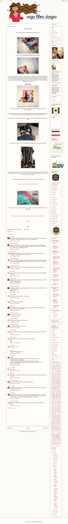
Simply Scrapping (55, 426)
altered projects (56, 364)
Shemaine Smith (54, 218)
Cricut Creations (56, 380)
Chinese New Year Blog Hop (56, 373)
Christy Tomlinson (57, 375)
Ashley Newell (13, 243)
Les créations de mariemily (56, 288)
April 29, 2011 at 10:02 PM (15, 342)
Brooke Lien (54, 190)
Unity (12, 231)
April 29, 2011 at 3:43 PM (14, 284)
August (55, 462)
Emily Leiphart (13, 258)
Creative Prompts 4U (56, 379)
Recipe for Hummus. (55, 480)
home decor (55, 398)
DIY (56, 385)
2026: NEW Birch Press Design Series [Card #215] (56, 242)
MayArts (53, 405)
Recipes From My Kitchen (56, 37)
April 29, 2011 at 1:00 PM (14, 241)
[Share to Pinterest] (28, 229)
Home (28, 428)
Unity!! (54, 502)
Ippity (52, 401)
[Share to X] (26, 229)
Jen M (11, 306)
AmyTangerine (53, 365)
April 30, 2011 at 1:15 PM (14, 383)
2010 (54, 514)
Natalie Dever (54, 211)
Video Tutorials (54, 36)
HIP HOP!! (55, 474)
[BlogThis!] (25, 229)
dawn (11, 393)
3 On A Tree (54, 363)
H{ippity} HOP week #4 (55, 477)
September (55, 459)
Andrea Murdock (54, 187)
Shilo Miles (53, 219)
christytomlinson (56, 305)
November (55, 456)
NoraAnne (12, 278)
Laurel (11, 367)
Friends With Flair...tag (55, 507)
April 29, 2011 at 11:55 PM (15, 365)
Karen (11, 236)
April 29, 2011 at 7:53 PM (14, 327)
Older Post (45, 428)
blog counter (53, 42)
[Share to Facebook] (27, 229)
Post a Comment (12, 408)
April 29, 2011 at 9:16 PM (14, 334)
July (54, 463)
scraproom (58, 423)
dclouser (11, 294)
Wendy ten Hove (13, 286)
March (55, 509)
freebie (58, 389)
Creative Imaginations (55, 337)
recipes (58, 420)
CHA (58, 372)
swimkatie (53, 432)
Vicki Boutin (55, 261)
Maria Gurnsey (54, 209)
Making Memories (55, 345)
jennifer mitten (13, 313)
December (55, 455)
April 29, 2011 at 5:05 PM (14, 297)
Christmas (54, 374)
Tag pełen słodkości (56, 280)
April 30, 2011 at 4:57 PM (14, 390)
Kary (11, 373)
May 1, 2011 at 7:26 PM (14, 398)
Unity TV (53, 440)
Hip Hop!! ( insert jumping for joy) (55, 493)
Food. (54, 389)
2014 (54, 449)
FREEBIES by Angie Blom (56, 390)
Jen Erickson (54, 197)
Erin (11, 300)
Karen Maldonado (55, 202)
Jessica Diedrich (54, 199)
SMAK (53, 427)
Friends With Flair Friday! (55, 500)
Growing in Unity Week (56, 392)
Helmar (54, 396)
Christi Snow (54, 192)
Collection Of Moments (55, 300)
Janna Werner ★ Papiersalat (56, 251)
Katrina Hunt (12, 401)
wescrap (58, 443)
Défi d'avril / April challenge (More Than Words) (56, 290)
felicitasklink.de (55, 314)
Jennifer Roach (13, 380)
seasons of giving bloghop (56, 424)
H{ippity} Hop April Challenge (55, 504)
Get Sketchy (54, 391)
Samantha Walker (55, 421)
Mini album (57, 405)
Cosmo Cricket (54, 333)
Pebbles (53, 352)
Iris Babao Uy (55, 293)
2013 (54, 451)
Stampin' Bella (53, 430)
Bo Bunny (53, 332)
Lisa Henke (53, 207)
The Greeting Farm (56, 434)
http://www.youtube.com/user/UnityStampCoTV (28, 184)
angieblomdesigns (56, 366)
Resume (53, 34)
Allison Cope (12, 318)
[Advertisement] (28, 418)
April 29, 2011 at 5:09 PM (14, 303)
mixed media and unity (56, 407)
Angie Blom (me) (54, 189)
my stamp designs (56, 412)
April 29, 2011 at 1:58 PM (14, 256)
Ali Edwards (58, 363)
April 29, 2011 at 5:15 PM (14, 310)
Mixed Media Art (54, 408)
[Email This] (24, 229)
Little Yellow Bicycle (55, 344)
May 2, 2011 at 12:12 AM (14, 405)
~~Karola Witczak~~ (56, 279)
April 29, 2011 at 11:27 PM (15, 353)
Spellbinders (57, 428)
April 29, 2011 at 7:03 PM (14, 316)
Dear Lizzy (53, 381)
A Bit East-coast (56, 274)
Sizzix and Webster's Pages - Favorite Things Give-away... (56, 295)
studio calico (59, 430)
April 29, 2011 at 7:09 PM (14, 322)
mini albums (54, 406)
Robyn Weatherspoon (55, 214)
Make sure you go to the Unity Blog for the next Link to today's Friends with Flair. (27, 216)
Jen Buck (53, 195)
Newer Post (10, 428)
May (54, 466)
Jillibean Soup (54, 340)
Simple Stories (54, 354)
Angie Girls (58, 365)
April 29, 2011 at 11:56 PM (15, 370)
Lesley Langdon (54, 204)
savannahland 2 (56, 240)
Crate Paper (54, 335)
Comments (55, 100)
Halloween (53, 394)
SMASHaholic (57, 427)
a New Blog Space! (56, 284)
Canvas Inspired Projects (56, 371)
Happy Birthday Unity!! (55, 470)
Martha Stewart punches (55, 404)
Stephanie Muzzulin (55, 221)
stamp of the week (55, 429)
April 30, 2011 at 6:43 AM (14, 377)
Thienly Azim (54, 223)
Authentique (55, 368)
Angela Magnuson (55, 185)
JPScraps (11, 251)
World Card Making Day (55, 444)
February (55, 511)
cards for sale (54, 372)
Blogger (40, 521)
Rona (11, 271)
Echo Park (56, 386)
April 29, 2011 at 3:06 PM (14, 275)
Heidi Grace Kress (58, 395)
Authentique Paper (55, 328)
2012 (54, 452)
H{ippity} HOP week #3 (55, 486)
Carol (11, 345)
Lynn (11, 386)
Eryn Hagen (54, 194)
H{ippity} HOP (55, 393)
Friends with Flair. (55, 473)
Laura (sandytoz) (13, 265)
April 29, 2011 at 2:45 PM (14, 268)
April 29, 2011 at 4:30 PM (14, 292)
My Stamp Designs (55, 32)
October (55, 458)
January (55, 512)
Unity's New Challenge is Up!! (55, 489)
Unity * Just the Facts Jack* (55, 482)
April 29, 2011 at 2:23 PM (14, 263)
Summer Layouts (56, 431)
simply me (54, 283)
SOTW (52, 428)
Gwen (11, 355)
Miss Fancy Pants (55, 347)
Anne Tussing (13, 324)
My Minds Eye (54, 349)
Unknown (12, 330)
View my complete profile (56, 82)
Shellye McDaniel (54, 216)
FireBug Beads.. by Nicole (56, 322)
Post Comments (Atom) (30, 431)
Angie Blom (55, 70)
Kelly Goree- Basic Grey (56, 342)
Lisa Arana (53, 206)
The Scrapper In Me (56, 310)
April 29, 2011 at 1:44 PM (14, 249)
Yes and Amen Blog (56, 256)
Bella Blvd (53, 330)
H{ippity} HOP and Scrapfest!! (55, 496)
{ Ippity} (53, 361)
